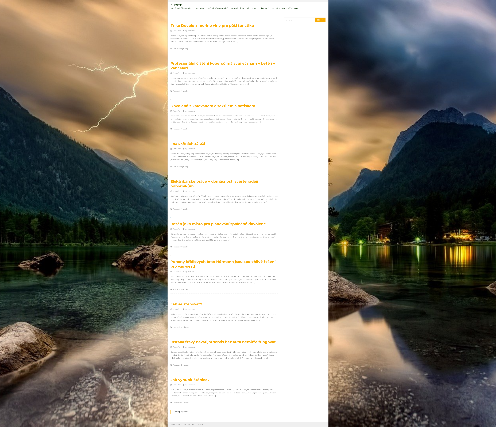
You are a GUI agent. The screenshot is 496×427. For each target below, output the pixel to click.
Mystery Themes (197, 424)
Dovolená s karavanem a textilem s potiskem (213, 106)
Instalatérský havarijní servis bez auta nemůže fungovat (223, 342)
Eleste (176, 5)
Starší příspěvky (181, 412)
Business (184, 327)
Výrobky (184, 49)
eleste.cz (191, 31)
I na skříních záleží (188, 143)
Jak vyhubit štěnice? (190, 380)
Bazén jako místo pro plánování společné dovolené (218, 224)
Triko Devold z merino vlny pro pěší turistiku (212, 25)
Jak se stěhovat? (186, 304)
